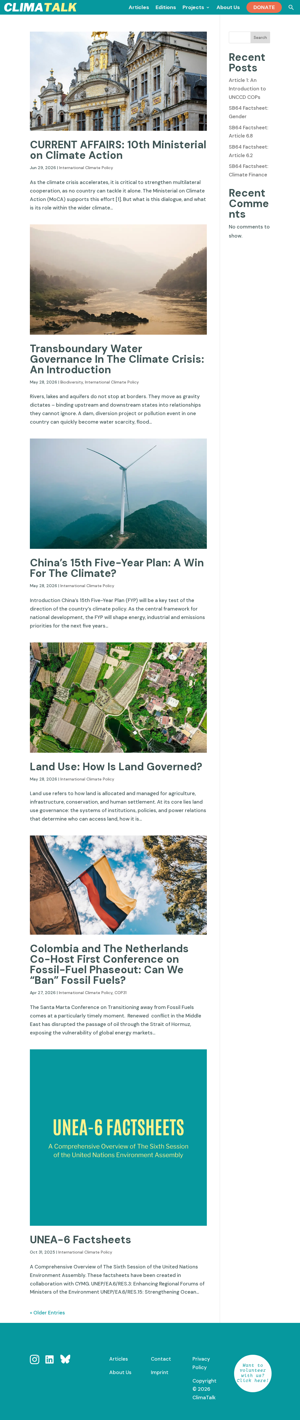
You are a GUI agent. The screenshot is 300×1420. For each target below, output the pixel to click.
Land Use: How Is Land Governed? (116, 766)
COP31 (121, 992)
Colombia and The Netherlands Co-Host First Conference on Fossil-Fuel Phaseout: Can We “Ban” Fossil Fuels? (109, 964)
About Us (120, 1372)
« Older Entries (47, 1312)
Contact (161, 1359)
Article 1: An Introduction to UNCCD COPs (247, 88)
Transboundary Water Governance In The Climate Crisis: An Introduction (117, 359)
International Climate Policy (86, 167)
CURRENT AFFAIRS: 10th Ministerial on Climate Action (118, 150)
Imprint (159, 1372)
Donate (264, 7)
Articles (118, 1359)
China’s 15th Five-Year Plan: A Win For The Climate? (117, 568)
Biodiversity (71, 382)
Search (260, 37)
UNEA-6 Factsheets (80, 1240)
